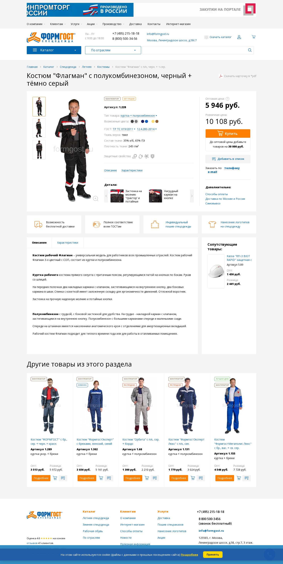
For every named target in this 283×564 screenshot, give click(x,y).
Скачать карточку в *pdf (240, 76)
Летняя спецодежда (96, 518)
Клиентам (56, 24)
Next (192, 195)
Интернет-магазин (178, 24)
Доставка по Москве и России (225, 199)
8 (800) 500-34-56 (124, 38)
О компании (34, 24)
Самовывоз (212, 203)
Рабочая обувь (93, 531)
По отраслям (100, 50)
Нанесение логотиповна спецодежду (235, 224)
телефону (232, 168)
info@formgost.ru (158, 34)
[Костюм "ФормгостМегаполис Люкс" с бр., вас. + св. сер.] (233, 405)
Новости (125, 537)
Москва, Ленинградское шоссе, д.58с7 (172, 40)
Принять (213, 554)
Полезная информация (135, 544)
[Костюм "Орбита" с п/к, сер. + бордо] (141, 405)
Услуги (75, 24)
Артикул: (111, 107)
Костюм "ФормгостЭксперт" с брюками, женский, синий (95, 441)
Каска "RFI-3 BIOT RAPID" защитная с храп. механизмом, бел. (239, 258)
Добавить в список (231, 159)
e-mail (212, 172)
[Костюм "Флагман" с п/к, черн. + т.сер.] (73, 149)
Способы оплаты (216, 194)
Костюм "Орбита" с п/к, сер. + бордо (140, 441)
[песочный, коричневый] (155, 121)
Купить (231, 133)
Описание (110, 170)
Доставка (135, 24)
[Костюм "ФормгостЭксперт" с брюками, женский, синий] (95, 405)
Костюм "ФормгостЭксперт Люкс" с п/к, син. (186, 441)
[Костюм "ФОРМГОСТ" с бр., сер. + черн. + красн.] (49, 405)
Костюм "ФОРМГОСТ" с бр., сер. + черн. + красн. (49, 441)
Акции (91, 24)
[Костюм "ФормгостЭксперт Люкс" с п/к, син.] (187, 405)
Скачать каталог (221, 37)
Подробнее (189, 555)
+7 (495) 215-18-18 (125, 33)
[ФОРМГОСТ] (51, 37)
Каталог (47, 50)
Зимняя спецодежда (96, 524)
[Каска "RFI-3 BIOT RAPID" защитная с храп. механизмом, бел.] (216, 271)
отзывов (32, 543)
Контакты (153, 24)
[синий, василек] (144, 121)
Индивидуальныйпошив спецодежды (178, 224)
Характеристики (131, 170)
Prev (106, 195)
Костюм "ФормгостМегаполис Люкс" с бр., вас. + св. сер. (232, 444)
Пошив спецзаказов (170, 524)
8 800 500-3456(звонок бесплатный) (215, 521)
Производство (111, 24)
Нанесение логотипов (171, 531)
